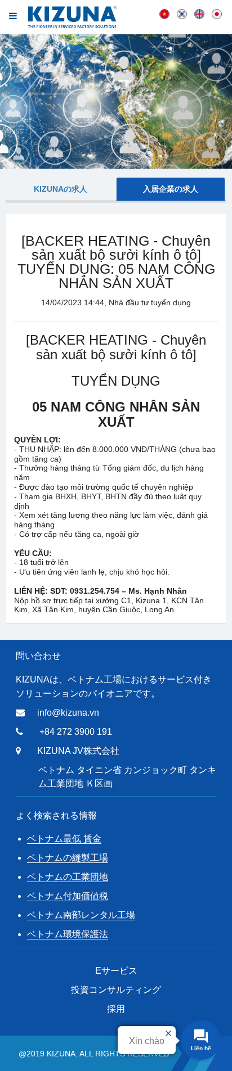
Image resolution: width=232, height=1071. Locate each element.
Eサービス (116, 970)
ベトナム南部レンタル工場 (81, 915)
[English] (199, 13)
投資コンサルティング (116, 990)
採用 (116, 1009)
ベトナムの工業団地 (67, 877)
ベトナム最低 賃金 (64, 838)
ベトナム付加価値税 (67, 896)
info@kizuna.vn (68, 712)
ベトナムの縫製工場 (67, 857)
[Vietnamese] (164, 13)
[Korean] (182, 13)
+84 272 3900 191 (75, 731)
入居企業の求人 (170, 188)
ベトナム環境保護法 (67, 934)
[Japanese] (217, 13)
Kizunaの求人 (60, 188)
